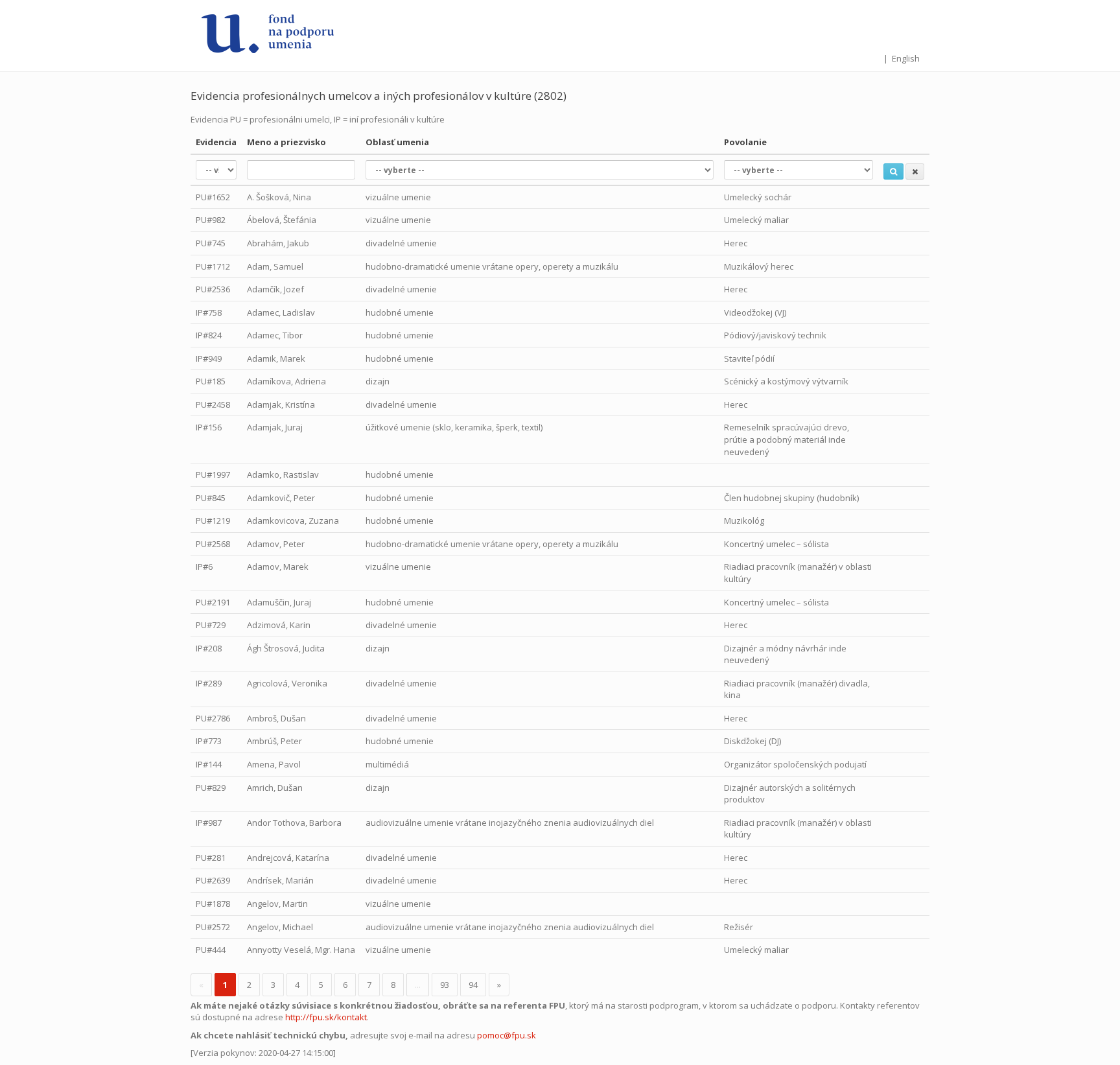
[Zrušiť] (914, 171)
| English (901, 58)
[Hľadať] (893, 171)
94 (473, 984)
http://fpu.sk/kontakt (326, 1017)
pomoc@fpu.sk (506, 1035)
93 (444, 984)
